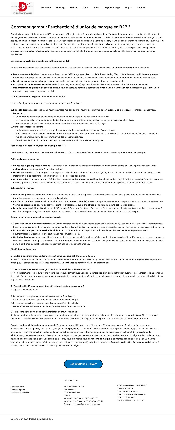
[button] (130, 7)
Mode (85, 7)
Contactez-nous (17, 387)
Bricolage (60, 7)
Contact (141, 7)
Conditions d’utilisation (20, 392)
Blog (127, 7)
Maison (74, 7)
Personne (46, 7)
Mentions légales (18, 390)
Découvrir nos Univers (83, 363)
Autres (96, 7)
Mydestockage (112, 7)
